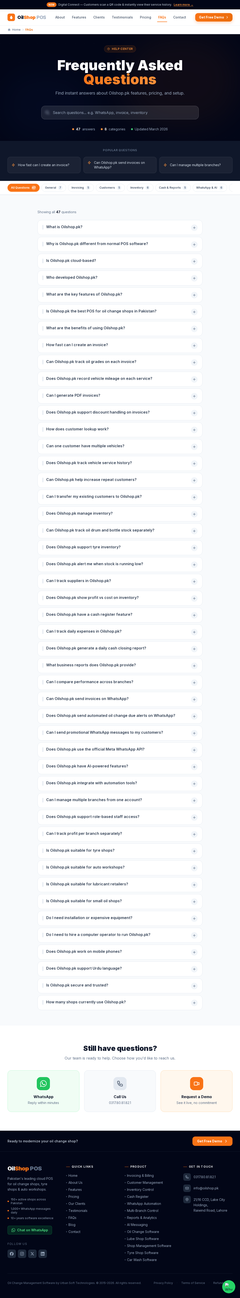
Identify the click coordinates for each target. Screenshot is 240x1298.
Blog (71, 1225)
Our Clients (76, 1204)
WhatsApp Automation (144, 1204)
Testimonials (122, 17)
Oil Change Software (143, 1232)
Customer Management (145, 1182)
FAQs (162, 17)
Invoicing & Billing (140, 1175)
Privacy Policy (163, 1283)
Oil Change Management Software (31, 1283)
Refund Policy (222, 1283)
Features (79, 17)
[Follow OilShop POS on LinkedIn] (42, 1254)
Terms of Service (193, 1283)
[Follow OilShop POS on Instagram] (22, 1254)
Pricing (145, 17)
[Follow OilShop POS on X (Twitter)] (32, 1254)
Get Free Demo (211, 17)
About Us (75, 1182)
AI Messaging (137, 1225)
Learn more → (183, 4)
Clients (99, 17)
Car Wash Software (142, 1260)
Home (73, 1175)
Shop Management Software (149, 1246)
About (60, 17)
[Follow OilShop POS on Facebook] (12, 1254)
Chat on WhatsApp (32, 1230)
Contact (179, 17)
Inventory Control (140, 1190)
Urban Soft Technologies (77, 1283)
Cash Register (138, 1197)
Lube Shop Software (143, 1239)
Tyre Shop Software (142, 1253)
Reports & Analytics (142, 1218)
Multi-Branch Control (142, 1211)
